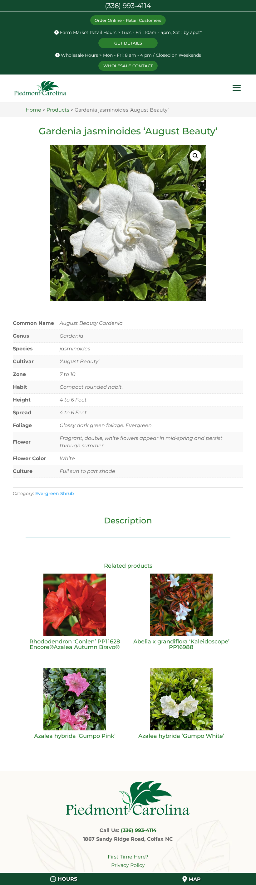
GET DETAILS (128, 43)
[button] (195, 155)
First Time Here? (128, 857)
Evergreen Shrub (54, 493)
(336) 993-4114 (138, 830)
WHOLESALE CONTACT (128, 65)
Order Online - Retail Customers (128, 20)
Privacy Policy (128, 865)
